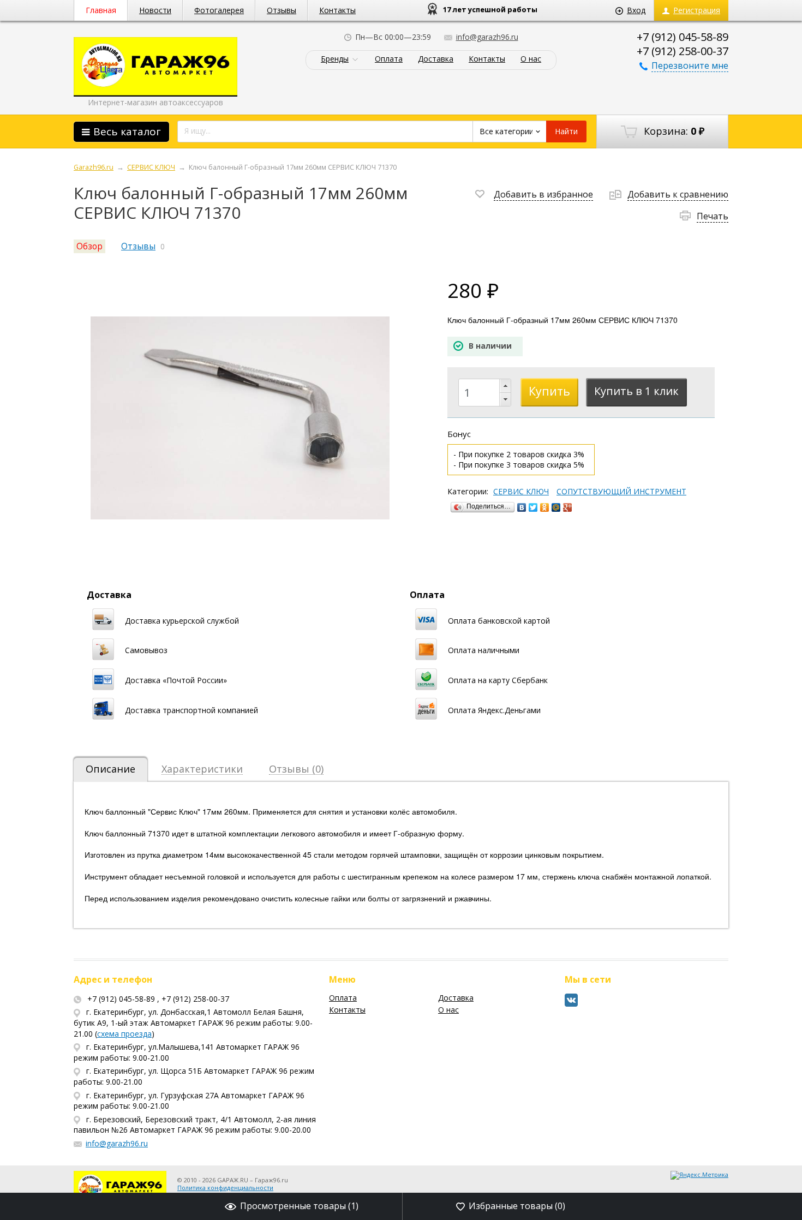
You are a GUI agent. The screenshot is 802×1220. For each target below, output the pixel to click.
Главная (101, 10)
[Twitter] (533, 507)
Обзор (89, 246)
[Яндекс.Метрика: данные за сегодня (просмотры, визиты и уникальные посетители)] (699, 1175)
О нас (530, 59)
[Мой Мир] (556, 507)
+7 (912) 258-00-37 (682, 51)
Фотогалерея (219, 10)
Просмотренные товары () (299, 1206)
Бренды (335, 59)
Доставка (435, 59)
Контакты (337, 10)
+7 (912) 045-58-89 (682, 36)
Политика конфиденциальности (225, 1187)
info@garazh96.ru (487, 37)
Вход (636, 10)
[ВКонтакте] (522, 507)
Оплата (389, 59)
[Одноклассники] (544, 507)
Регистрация (696, 10)
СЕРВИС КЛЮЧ (521, 492)
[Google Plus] (567, 507)
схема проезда (124, 1033)
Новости (155, 10)
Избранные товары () (517, 1206)
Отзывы (281, 10)
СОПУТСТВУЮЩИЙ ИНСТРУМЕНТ (621, 492)
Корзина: (672, 130)
